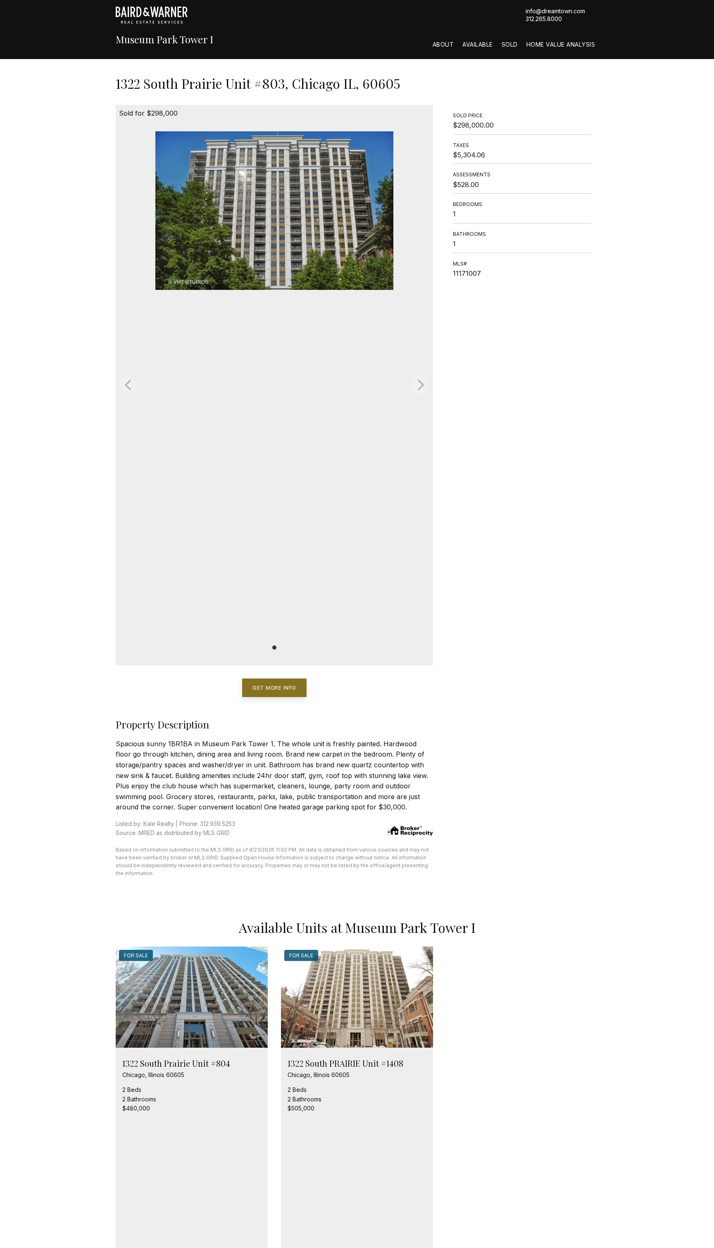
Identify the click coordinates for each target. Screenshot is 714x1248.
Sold (510, 44)
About (443, 44)
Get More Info (274, 687)
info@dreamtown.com (555, 10)
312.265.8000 (544, 18)
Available (477, 44)
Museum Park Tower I (164, 39)
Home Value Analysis (560, 44)
